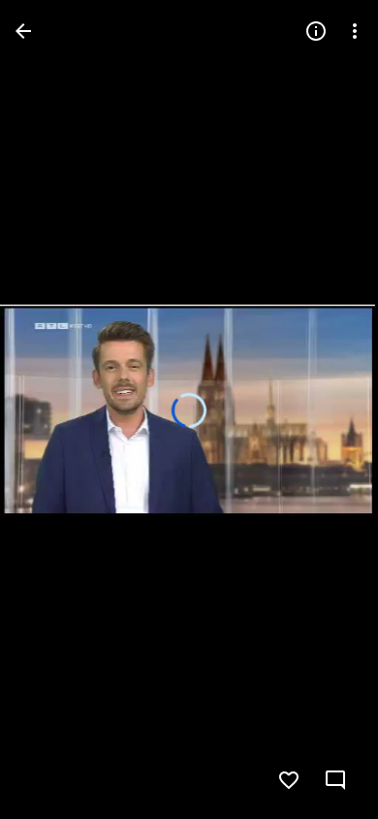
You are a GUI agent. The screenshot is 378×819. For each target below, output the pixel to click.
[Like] (288, 780)
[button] (324, 409)
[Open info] (316, 31)
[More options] (354, 31)
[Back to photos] (23, 31)
